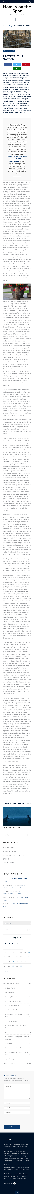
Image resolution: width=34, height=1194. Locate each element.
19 (29, 957)
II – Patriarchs (9, 992)
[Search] (30, 2)
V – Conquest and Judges (13, 1010)
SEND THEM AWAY (9, 851)
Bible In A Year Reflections (11, 984)
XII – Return (9, 1043)
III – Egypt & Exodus (11, 997)
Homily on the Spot (17, 9)
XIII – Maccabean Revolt (13, 1048)
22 (13, 961)
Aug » (8, 972)
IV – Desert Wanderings (13, 1001)
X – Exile (8, 1032)
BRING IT (6, 859)
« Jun (4, 972)
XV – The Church (10, 1059)
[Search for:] (9, 2)
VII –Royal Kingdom (11, 1021)
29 (13, 966)
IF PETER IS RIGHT (9, 848)
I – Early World (10, 988)
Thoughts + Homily (9, 1063)
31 (21, 966)
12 (29, 952)
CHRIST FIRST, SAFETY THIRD (12, 827)
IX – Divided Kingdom (12, 1006)
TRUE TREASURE (8, 863)
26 (29, 961)
